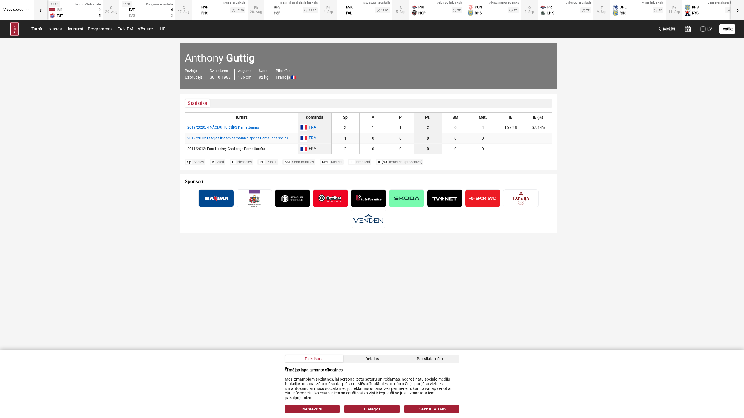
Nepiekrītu (312, 409)
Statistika (197, 103)
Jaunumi (75, 29)
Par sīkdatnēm (430, 358)
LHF (161, 29)
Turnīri (37, 29)
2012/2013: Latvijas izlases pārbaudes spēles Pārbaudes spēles (237, 138)
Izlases (55, 29)
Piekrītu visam (432, 409)
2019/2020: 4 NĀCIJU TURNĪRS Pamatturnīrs (223, 127)
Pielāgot (372, 409)
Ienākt (727, 29)
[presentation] (40, 10)
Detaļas (372, 358)
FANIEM (125, 29)
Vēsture (145, 29)
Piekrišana (314, 358)
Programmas (100, 29)
